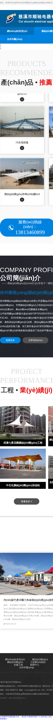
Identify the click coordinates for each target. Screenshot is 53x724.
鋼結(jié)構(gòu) (15, 662)
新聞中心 (34, 665)
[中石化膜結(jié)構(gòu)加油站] (23, 463)
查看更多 (10, 340)
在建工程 (18, 665)
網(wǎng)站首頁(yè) (17, 31)
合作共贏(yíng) (14, 39)
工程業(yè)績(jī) (38, 662)
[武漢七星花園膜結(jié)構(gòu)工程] (23, 423)
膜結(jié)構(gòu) (40, 659)
